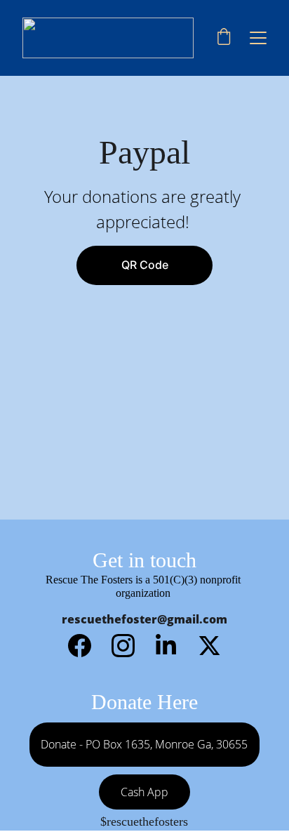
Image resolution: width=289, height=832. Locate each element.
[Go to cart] (224, 38)
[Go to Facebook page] (86, 645)
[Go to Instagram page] (130, 645)
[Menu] (258, 38)
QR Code (144, 265)
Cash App (144, 792)
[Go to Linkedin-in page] (172, 645)
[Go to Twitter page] (209, 645)
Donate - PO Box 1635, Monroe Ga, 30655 (144, 744)
